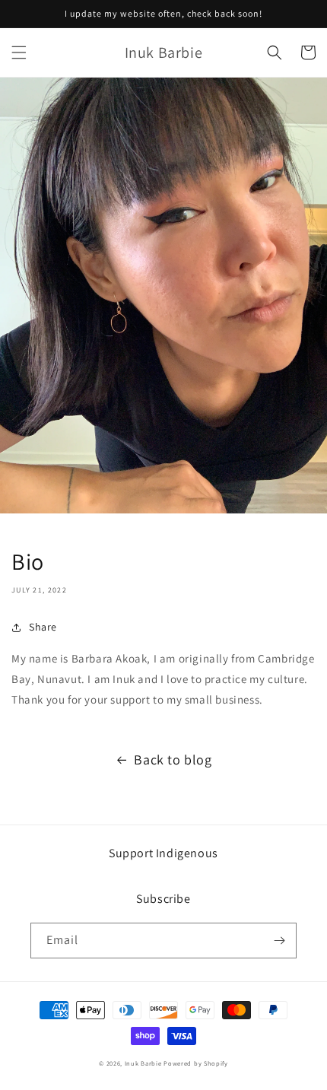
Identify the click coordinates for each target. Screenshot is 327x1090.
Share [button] (43, 627)
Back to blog (172, 759)
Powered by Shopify (196, 1063)
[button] (19, 52)
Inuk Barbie (143, 1063)
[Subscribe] (279, 940)
